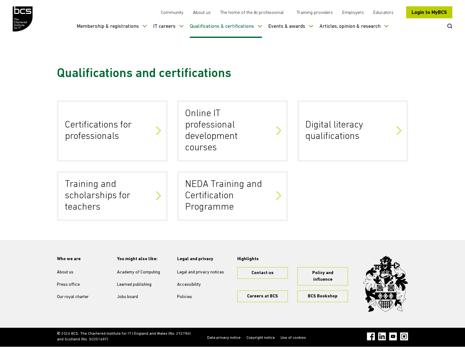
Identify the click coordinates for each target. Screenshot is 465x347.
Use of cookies (293, 338)
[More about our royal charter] (385, 284)
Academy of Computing (138, 272)
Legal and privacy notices (200, 272)
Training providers (315, 12)
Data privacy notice (224, 338)
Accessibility (189, 284)
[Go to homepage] (23, 19)
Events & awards (286, 26)
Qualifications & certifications (222, 26)
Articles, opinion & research (350, 26)
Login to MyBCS (429, 12)
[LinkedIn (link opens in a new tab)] (382, 336)
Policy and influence (322, 276)
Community (172, 12)
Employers (353, 12)
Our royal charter (73, 297)
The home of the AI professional (252, 12)
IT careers (164, 26)
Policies (184, 297)
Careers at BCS (262, 296)
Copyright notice (260, 338)
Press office (68, 284)
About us (202, 12)
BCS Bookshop (323, 296)
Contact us (262, 273)
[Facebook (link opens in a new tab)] (371, 336)
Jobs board (127, 297)
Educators (383, 12)
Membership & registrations (108, 26)
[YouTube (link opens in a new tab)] (393, 336)
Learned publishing (134, 284)
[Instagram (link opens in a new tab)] (404, 336)
